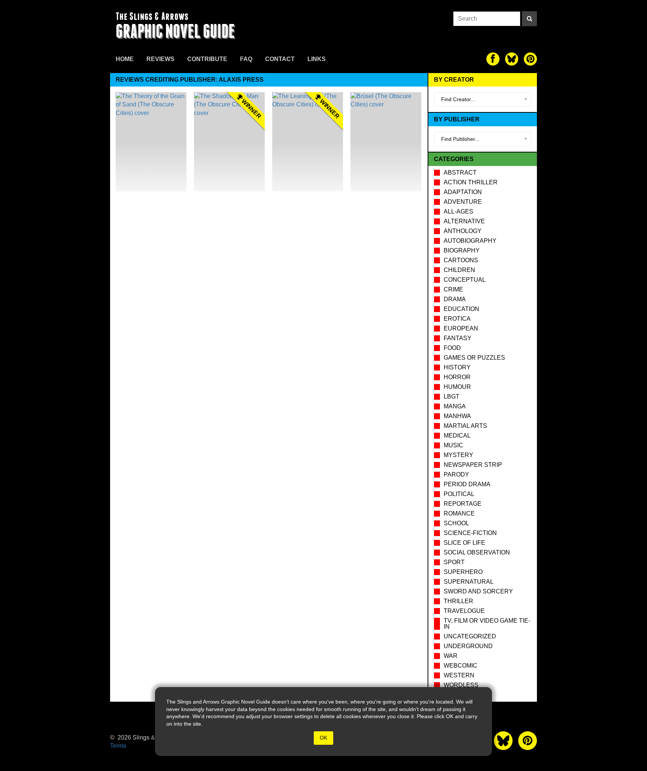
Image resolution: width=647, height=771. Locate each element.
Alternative (464, 221)
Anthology (463, 231)
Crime (453, 289)
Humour (457, 387)
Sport (454, 562)
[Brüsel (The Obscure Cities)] (385, 141)
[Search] (529, 18)
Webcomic (460, 665)
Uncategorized (470, 636)
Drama (455, 299)
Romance (459, 513)
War (451, 656)
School (456, 523)
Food (452, 348)
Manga (455, 406)
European (461, 328)
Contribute (207, 59)
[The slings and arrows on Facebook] (492, 59)
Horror (457, 377)
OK (323, 738)
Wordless (461, 685)
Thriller (458, 601)
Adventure (463, 202)
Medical (457, 435)
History (457, 367)
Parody (456, 474)
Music (453, 445)
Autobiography (470, 241)
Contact (280, 59)
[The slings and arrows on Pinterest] (530, 59)
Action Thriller (471, 182)
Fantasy (457, 338)
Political (459, 494)
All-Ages (458, 211)
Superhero (463, 572)
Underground (468, 646)
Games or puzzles (474, 357)
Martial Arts (465, 426)
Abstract (460, 172)
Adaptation (463, 192)
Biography (462, 250)
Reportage (463, 504)
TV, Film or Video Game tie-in (487, 623)
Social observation (477, 552)
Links (316, 59)
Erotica (457, 318)
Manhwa (457, 416)
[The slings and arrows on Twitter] (511, 59)
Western (459, 675)
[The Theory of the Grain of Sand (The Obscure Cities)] (151, 141)
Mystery (458, 455)
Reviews (160, 59)
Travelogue (464, 611)
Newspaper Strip (473, 465)
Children (459, 270)
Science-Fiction (470, 533)
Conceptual (465, 279)
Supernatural (468, 581)
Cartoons (461, 260)
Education (461, 309)
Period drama (467, 484)
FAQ (246, 59)
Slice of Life (464, 542)
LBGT (451, 396)
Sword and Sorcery (478, 591)
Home (125, 59)
